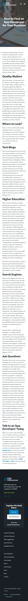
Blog (5, 573)
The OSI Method (8, 553)
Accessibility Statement (15, 594)
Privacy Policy (9, 596)
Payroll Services (8, 543)
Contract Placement (9, 533)
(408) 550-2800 (9, 493)
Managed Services (9, 546)
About (5, 563)
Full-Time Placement (9, 536)
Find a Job (14, 512)
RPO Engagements (9, 539)
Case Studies (7, 560)
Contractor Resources (13, 524)
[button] (24, 4)
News (5, 570)
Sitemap (6, 594)
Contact (6, 576)
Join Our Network (14, 516)
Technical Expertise (9, 557)
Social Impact (7, 567)
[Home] (9, 4)
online (13, 461)
